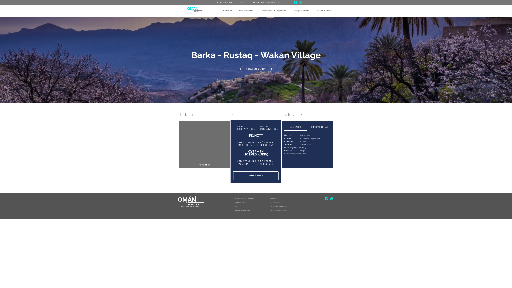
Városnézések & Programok (273, 11)
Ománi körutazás (245, 11)
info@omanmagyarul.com (268, 2)
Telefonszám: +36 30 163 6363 (229, 2)
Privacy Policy (275, 202)
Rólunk (237, 206)
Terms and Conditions (278, 206)
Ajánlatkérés (256, 176)
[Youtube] (300, 2)
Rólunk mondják (324, 11)
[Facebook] (295, 2)
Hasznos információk (242, 210)
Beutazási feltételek (278, 210)
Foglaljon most (256, 69)
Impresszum (274, 198)
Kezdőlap (227, 11)
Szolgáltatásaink (301, 11)
